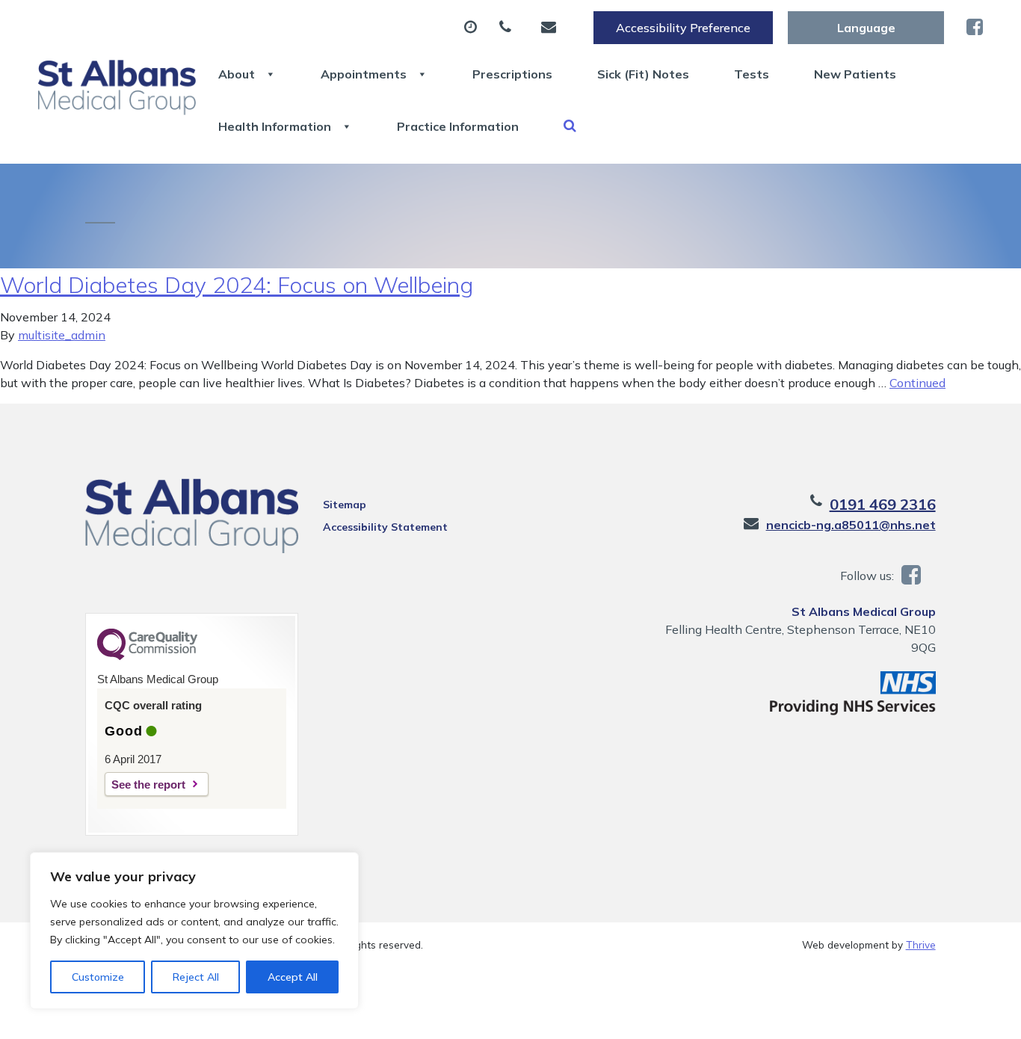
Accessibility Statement (385, 527)
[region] (194, 930)
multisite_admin (61, 334)
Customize (98, 977)
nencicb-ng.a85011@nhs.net (851, 524)
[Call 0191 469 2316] (509, 27)
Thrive (921, 944)
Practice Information (458, 126)
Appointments (364, 74)
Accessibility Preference (683, 27)
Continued (917, 382)
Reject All (196, 977)
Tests (751, 74)
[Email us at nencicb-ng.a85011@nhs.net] (552, 27)
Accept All (293, 977)
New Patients (855, 74)
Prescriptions (512, 74)
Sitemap (344, 504)
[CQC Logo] (147, 656)
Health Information (274, 126)
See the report (148, 784)
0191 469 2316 (883, 504)
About (236, 74)
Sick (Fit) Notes (643, 74)
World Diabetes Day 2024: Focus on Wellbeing (236, 285)
